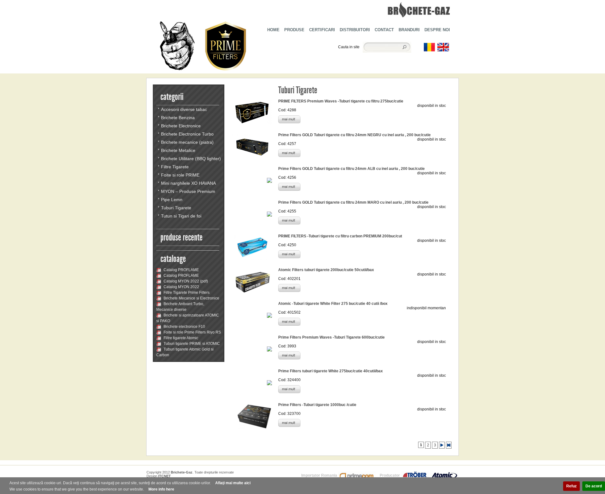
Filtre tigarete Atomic (180, 338)
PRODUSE (294, 29)
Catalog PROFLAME (181, 270)
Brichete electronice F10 (184, 326)
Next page (442, 445)
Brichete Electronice (181, 125)
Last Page (449, 445)
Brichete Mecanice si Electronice (191, 298)
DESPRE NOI (437, 29)
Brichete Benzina (178, 117)
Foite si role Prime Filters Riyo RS (192, 332)
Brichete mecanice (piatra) (187, 142)
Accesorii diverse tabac (184, 109)
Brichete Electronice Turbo (187, 134)
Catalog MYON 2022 (181, 287)
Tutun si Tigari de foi (181, 215)
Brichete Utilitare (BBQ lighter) (191, 158)
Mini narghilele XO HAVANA (188, 183)
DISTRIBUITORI (355, 29)
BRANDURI (409, 29)
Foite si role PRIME (180, 174)
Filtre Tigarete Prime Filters (186, 292)
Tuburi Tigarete (176, 207)
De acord (593, 486)
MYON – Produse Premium (188, 191)
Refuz (571, 486)
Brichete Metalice (178, 150)
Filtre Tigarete (175, 166)
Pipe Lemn (171, 199)
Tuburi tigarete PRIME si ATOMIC (191, 343)
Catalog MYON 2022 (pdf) (185, 281)
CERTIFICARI (322, 29)
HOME (273, 29)
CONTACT (384, 29)
